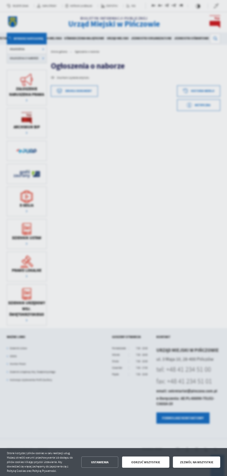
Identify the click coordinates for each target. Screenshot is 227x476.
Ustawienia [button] (99, 462)
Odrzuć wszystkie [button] (145, 462)
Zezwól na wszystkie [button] (196, 462)
